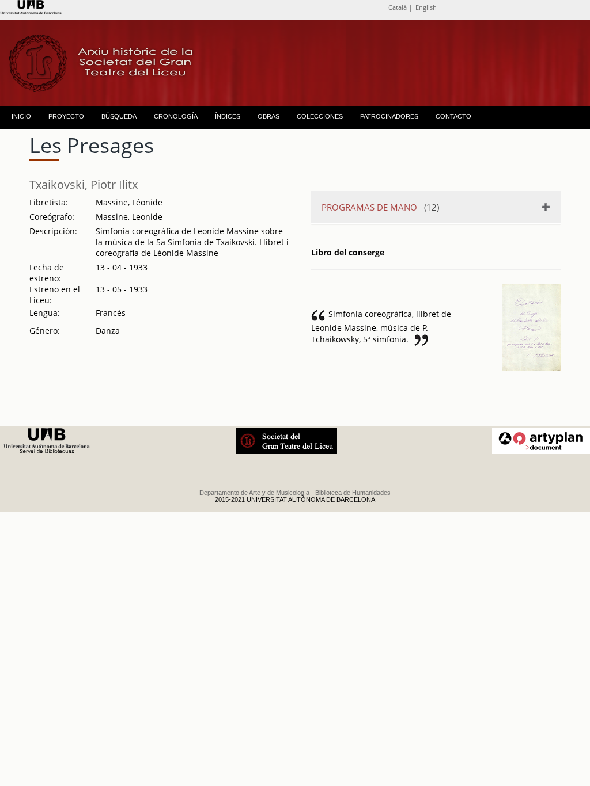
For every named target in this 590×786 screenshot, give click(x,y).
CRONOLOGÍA (176, 116)
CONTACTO (453, 116)
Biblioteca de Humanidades (353, 492)
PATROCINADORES (389, 116)
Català (397, 7)
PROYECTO (66, 116)
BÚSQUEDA (119, 116)
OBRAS (268, 116)
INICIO (21, 116)
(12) (380, 207)
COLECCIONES (320, 116)
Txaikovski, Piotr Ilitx (83, 184)
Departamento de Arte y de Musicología (254, 492)
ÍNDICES (227, 116)
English (426, 7)
